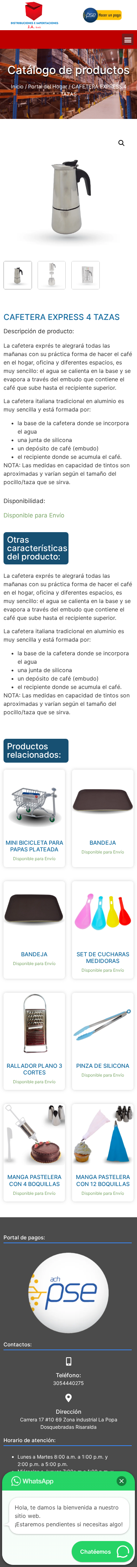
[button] (127, 39)
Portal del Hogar (47, 86)
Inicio (17, 86)
